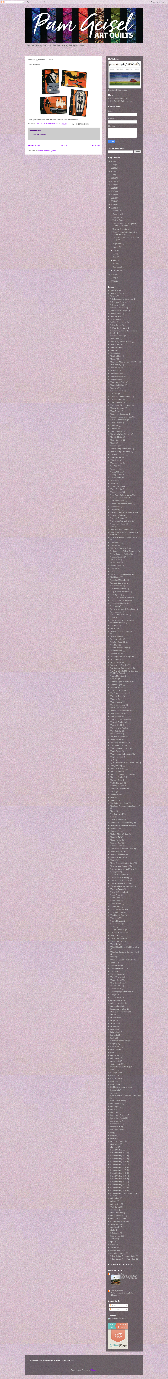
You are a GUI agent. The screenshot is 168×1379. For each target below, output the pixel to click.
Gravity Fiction (117, 1291)
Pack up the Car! (117, 1274)
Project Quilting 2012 (118, 1156)
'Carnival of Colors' (117, 385)
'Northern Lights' (116, 685)
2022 (113, 175)
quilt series (114, 1210)
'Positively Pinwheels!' (118, 742)
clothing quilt (115, 1055)
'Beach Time (115, 347)
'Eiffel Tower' (115, 460)
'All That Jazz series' (118, 322)
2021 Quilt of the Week (119, 1012)
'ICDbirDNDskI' (116, 542)
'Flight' (112, 483)
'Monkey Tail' (115, 654)
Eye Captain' (115, 1078)
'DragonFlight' (115, 446)
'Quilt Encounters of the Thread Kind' (124, 763)
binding (113, 1038)
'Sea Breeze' (115, 795)
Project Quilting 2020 (118, 1179)
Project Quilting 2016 (118, 1167)
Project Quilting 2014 (118, 1162)
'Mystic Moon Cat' (117, 676)
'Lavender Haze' (116, 586)
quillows (113, 1201)
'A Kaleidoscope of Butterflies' (121, 299)
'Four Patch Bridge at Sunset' (121, 495)
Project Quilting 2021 (118, 1182)
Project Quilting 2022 (118, 1185)
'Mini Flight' (114, 645)
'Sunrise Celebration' (118, 854)
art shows (114, 1026)
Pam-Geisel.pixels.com (119, 98)
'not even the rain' (117, 687)
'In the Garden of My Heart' (120, 554)
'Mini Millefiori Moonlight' (119, 648)
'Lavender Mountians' (118, 589)
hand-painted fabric (117, 1101)
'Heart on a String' (117, 515)
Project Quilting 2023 (118, 1187)
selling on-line (115, 1224)
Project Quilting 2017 (118, 1170)
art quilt (113, 1021)
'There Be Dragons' (117, 889)
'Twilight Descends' (117, 930)
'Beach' (113, 350)
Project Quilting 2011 (118, 1153)
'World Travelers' (116, 977)
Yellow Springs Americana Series (122, 1256)
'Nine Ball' (114, 679)
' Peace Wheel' (116, 290)
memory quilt (115, 1127)
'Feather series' (116, 478)
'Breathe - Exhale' (117, 373)
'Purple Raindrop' (116, 757)
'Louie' (112, 618)
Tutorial (113, 1247)
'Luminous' (114, 626)
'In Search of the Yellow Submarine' (123, 551)
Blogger (94, 1370)
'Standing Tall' (115, 837)
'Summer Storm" (116, 846)
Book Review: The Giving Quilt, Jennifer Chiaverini (124, 225)
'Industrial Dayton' (117, 557)
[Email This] (77, 124)
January (116, 270)
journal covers (115, 1121)
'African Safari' (115, 314)
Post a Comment (39, 135)
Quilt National (115, 1207)
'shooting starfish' (117, 814)
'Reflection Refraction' (118, 789)
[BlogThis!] (80, 124)
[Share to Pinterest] (87, 124)
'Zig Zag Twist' (115, 997)
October (116, 217)
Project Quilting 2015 (118, 1164)
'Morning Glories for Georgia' (121, 657)
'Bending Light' (115, 356)
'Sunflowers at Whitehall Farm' (121, 849)
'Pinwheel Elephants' (118, 737)
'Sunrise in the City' (117, 857)
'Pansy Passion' (116, 702)
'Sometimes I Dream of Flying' (121, 823)
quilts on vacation (117, 1218)
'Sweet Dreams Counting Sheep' (122, 863)
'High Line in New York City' (120, 521)
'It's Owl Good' (115, 566)
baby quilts (114, 1032)
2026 (113, 161)
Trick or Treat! (117, 220)
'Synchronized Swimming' (120, 866)
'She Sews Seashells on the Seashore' (125, 806)
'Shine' (112, 811)
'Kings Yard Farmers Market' (121, 574)
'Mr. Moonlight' (115, 662)
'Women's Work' (116, 974)
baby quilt (114, 1029)
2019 (113, 185)
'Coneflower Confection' (119, 414)
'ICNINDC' (114, 545)
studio (112, 1230)
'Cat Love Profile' (116, 391)
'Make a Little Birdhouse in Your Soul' (124, 631)
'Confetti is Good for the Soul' (121, 417)
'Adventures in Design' (118, 311)
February (116, 267)
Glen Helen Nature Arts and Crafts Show (125, 1096)
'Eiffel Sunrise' (115, 457)
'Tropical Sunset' (116, 921)
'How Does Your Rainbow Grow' (122, 530)
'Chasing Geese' (116, 402)
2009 (113, 281)
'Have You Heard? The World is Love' (124, 512)
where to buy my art (117, 1250)
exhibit (112, 1075)
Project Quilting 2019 (118, 1176)
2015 (113, 198)
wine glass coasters (117, 1253)
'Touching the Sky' (117, 915)
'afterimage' (114, 319)
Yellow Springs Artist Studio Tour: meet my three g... (125, 233)
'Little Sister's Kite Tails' (119, 615)
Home (64, 145)
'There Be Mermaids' (118, 892)
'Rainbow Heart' (116, 771)
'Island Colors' (115, 563)
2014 (113, 201)
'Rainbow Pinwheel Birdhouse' (121, 774)
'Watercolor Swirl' (116, 941)
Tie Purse (114, 1239)
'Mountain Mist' (116, 659)
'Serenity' (113, 800)
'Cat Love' (114, 394)
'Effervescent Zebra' (117, 454)
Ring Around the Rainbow (119, 1221)
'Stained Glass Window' (119, 834)
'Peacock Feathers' (117, 722)
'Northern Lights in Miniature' (121, 682)
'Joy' (112, 571)
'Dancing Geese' (116, 431)
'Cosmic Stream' (116, 423)
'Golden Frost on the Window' (121, 504)
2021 (113, 178)
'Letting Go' (114, 606)
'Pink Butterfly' (115, 731)
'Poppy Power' (115, 740)
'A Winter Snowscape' (118, 308)
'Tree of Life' (115, 918)
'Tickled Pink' (115, 907)
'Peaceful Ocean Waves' (119, 719)
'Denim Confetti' (116, 440)
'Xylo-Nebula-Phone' (117, 983)
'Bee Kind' (114, 353)
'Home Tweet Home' (117, 524)
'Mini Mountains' (116, 651)
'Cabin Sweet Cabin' (117, 382)
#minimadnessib (116, 1006)
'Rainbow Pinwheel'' (117, 777)
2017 (113, 191)
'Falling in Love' (116, 475)
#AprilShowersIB (116, 1000)
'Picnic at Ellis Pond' (118, 728)
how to (112, 1109)
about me (113, 1015)
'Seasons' (114, 797)
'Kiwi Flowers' (115, 577)
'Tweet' (112, 927)
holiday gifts (115, 1107)
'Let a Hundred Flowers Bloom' (121, 600)
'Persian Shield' (116, 725)
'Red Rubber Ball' (116, 783)
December (117, 211)
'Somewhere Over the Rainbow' (122, 825)
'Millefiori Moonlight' (117, 642)
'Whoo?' (113, 963)
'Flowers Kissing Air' (117, 486)
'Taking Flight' (115, 872)
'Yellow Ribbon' (116, 989)
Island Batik (114, 1112)
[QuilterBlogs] (118, 1328)
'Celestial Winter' (116, 399)
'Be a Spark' (114, 339)
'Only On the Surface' (118, 690)
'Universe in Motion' (117, 933)
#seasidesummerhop (118, 1009)
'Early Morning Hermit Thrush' (121, 449)
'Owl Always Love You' (118, 693)
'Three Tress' (115, 901)
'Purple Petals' (115, 751)
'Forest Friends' (116, 489)
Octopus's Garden (117, 1141)
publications (114, 1198)
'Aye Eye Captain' (117, 336)
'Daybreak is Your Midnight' (120, 434)
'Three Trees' (115, 898)
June (115, 254)
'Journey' (113, 569)
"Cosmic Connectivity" (121, 229)
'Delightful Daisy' (116, 437)
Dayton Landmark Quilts (119, 1067)
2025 (113, 165)
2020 (113, 181)
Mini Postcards (116, 1130)
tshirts (112, 1245)
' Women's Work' (116, 293)
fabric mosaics (116, 1084)
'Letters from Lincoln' (118, 603)
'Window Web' (115, 966)
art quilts (113, 1023)
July (115, 250)
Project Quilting (116, 1150)
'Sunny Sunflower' (117, 852)
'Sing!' (112, 817)
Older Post (94, 145)
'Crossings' (114, 426)
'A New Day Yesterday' (118, 302)
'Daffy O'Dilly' (115, 428)
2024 (113, 168)
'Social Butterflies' (117, 820)
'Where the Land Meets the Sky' (122, 960)
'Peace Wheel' (115, 716)
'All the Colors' (115, 325)
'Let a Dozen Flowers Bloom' (121, 597)
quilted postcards (116, 1216)
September (117, 244)
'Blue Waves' (115, 368)
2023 (113, 171)
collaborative (115, 1058)
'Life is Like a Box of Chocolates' (122, 609)
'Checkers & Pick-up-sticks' (120, 405)
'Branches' (114, 371)
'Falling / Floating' (117, 472)
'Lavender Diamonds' (118, 583)
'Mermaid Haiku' (116, 639)
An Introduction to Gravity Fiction (122, 1293)
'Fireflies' (113, 481)
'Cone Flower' (115, 411)
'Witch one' (114, 971)
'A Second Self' (116, 305)
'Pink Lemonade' (116, 734)
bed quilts (114, 1035)
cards (112, 1052)
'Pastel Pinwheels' (117, 708)
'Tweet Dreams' (116, 924)
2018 (113, 188)
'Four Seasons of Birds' (119, 498)
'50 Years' (114, 296)
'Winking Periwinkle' (117, 968)
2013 (113, 204)
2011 (113, 275)
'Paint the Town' (116, 696)
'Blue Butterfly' (115, 365)
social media (115, 1227)
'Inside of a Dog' (116, 560)
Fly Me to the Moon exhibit (120, 1087)
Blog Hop (113, 1044)
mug (112, 1133)
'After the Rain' (115, 316)
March (115, 264)
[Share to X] (82, 124)
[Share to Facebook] (85, 124)
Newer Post (34, 145)
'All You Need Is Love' (118, 328)
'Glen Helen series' (117, 501)
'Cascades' (114, 388)
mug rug (113, 1135)
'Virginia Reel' (115, 935)
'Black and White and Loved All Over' (124, 362)
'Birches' (113, 359)
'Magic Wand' (115, 628)
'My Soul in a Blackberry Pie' (121, 668)
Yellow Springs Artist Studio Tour (122, 1259)
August (116, 247)
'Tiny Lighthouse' (116, 912)
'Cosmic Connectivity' (118, 420)
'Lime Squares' (115, 612)
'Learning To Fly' (116, 595)
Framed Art (114, 1090)
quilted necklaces (117, 1213)
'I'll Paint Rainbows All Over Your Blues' (125, 538)
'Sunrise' (113, 860)
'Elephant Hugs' (116, 463)
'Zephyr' (113, 995)
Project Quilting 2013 (118, 1159)
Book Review (115, 1047)
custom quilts (115, 1064)
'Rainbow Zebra (116, 780)
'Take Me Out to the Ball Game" (122, 869)
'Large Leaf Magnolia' (118, 580)
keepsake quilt (115, 1124)
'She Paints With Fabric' (119, 803)
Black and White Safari (119, 1041)
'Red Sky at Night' (117, 786)
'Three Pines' (115, 895)
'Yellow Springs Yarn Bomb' (120, 992)
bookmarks (114, 1049)
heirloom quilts (115, 1104)
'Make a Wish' (115, 636)
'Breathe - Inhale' (116, 376)
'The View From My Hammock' (122, 886)
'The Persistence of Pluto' (120, 883)
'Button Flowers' (116, 379)
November (117, 214)
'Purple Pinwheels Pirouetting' (121, 754)
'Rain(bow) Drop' (116, 766)
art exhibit (114, 1018)
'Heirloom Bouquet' (117, 518)
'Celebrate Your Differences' (120, 397)
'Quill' (112, 760)
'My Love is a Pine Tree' (119, 665)
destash (113, 1070)
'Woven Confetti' (116, 980)
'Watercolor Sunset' (117, 938)
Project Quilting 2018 (118, 1173)
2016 (113, 195)
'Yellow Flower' (115, 986)
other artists (114, 1144)
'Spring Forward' (116, 828)
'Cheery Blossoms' (117, 408)
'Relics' (113, 792)
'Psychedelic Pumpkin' (118, 745)
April (115, 260)
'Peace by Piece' (116, 714)
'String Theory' (115, 840)
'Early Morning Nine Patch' (120, 452)
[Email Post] (73, 124)
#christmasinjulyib (117, 1003)
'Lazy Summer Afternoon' (119, 592)
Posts (113, 1305)
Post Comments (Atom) (47, 151)
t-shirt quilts (114, 1233)
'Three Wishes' (115, 904)
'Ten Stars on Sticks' (118, 875)
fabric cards (114, 1081)
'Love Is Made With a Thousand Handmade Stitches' (122, 622)
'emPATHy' (114, 466)
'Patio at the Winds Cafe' (119, 711)
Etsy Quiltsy (115, 1073)
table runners (115, 1236)
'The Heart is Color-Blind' (119, 880)
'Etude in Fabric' (116, 469)
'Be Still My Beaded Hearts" (121, 342)
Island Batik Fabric (117, 1118)
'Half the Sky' (115, 509)
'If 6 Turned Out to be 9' (119, 548)
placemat (113, 1147)
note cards (114, 1138)
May (115, 257)
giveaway (113, 1093)
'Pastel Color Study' (117, 705)
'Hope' (112, 527)
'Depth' (112, 443)
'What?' (113, 957)
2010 (113, 278)
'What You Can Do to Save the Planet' (124, 952)
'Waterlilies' (114, 944)
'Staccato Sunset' (117, 831)
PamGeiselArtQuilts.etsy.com (121, 101)
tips (111, 1242)
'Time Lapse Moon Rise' (119, 909)
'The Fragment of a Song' (119, 878)
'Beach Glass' (115, 344)
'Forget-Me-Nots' (116, 492)
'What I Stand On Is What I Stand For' (124, 947)
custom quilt (115, 1061)
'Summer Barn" (116, 843)
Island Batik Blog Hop (118, 1115)
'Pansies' (113, 699)
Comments (115, 1309)
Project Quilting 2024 (118, 1190)
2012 (113, 208)
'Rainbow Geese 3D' (117, 769)
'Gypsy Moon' (115, 507)
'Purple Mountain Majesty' (120, 748)
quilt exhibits (115, 1204)
